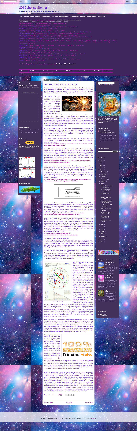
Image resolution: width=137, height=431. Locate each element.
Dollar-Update (42, 54)
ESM (45, 49)
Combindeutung (58, 26)
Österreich (33, 40)
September (104, 179)
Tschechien (54, 42)
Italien (113, 40)
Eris (45, 28)
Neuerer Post (48, 402)
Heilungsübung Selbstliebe (66, 33)
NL (53, 55)
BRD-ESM (31, 47)
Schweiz (40, 40)
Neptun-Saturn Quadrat (63, 38)
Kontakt (78, 71)
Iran (60, 42)
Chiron (44, 30)
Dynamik (42, 37)
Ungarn (62, 40)
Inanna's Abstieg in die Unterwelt (70, 32)
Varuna (50, 28)
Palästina (71, 42)
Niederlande (107, 40)
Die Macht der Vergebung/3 (70, 35)
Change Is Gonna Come (47, 59)
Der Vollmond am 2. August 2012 (106, 190)
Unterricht (59, 71)
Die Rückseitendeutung (110, 291)
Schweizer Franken (31, 54)
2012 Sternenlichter (33, 7)
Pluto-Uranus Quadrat (34, 38)
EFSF (39, 49)
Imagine (26, 59)
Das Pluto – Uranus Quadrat (106, 209)
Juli (102, 183)
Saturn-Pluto (50, 37)
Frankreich (81, 40)
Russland (103, 42)
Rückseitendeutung (47, 26)
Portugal (28, 42)
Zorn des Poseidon (55, 32)
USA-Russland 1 (50, 45)
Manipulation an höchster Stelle (105, 217)
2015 (101, 163)
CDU (54, 52)
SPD (45, 52)
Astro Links (107, 71)
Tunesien (21, 42)
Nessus (62, 30)
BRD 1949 (88, 42)
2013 (101, 167)
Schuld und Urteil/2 (56, 35)
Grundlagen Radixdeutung (26, 26)
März (102, 231)
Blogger (93, 418)
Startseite (24, 71)
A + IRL (44, 55)
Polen (34, 42)
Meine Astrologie (46, 74)
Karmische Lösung (80, 33)
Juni (102, 224)
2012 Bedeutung (35, 71)
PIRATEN (27, 52)
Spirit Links (97, 71)
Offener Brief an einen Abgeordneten (106, 186)
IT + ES (38, 55)
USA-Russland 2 (61, 45)
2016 (101, 160)
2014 (101, 165)
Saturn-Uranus (69, 37)
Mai (102, 227)
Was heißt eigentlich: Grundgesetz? (106, 201)
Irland (39, 42)
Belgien (88, 40)
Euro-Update (51, 54)
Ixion (55, 28)
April (102, 229)
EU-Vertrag (33, 49)
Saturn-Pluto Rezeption (48, 38)
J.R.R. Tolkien (43, 32)
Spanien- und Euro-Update (106, 198)
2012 (101, 170)
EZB (31, 50)
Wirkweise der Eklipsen (71, 26)
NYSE (49, 50)
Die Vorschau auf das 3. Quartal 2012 (106, 213)
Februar (103, 234)
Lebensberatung (48, 71)
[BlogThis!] (68, 395)
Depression (53, 33)
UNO (44, 50)
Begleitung (24, 74)
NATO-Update (74, 50)
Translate (110, 84)
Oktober (103, 176)
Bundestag (38, 50)
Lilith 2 (89, 32)
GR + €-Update (70, 55)
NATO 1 (60, 50)
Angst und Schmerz (38, 33)
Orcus (40, 28)
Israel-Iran (30, 45)
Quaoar (29, 28)
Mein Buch (69, 71)
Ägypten (95, 40)
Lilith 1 (83, 32)
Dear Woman (59, 59)
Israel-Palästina (40, 45)
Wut (47, 33)
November (104, 174)
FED (54, 50)
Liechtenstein (79, 42)
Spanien (47, 40)
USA (100, 40)
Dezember (104, 172)
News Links (87, 71)
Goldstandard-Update (78, 54)
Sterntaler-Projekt (35, 57)
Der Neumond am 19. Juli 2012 (106, 205)
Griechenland (54, 40)
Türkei (27, 43)
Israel (64, 42)
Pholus (56, 30)
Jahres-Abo (34, 74)
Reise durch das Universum (72, 59)
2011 (101, 239)
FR (56, 55)
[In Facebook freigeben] (72, 395)
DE (49, 55)
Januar (103, 236)
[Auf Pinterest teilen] (73, 395)
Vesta (32, 30)
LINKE (33, 52)
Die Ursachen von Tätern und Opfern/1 (38, 35)
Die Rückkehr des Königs (31, 32)
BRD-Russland (80, 45)
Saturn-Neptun (59, 37)
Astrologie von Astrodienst (28, 92)
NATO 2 (66, 50)
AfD (49, 52)
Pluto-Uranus (88, 37)
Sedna (35, 28)
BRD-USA (71, 45)
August (103, 181)
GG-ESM (39, 47)
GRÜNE (39, 52)
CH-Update (96, 42)
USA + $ (62, 55)
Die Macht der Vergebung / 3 (109, 276)
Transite (37, 26)
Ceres (27, 30)
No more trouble (34, 59)
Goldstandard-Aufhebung (63, 54)
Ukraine (33, 43)
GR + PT (31, 55)
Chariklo (50, 30)
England (68, 40)
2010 (101, 241)
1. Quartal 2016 (29, 60)
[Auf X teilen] (70, 395)
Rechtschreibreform (53, 49)
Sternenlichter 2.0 (105, 131)
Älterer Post (89, 402)
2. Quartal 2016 (39, 60)
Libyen (74, 40)
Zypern (110, 42)
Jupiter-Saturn (79, 37)
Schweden (46, 42)
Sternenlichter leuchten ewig (107, 132)
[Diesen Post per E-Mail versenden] (66, 395)
